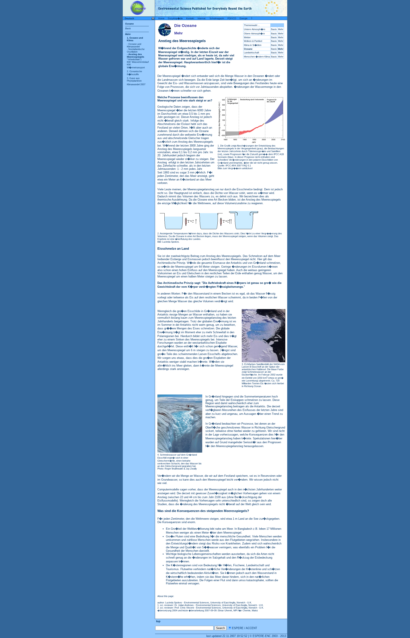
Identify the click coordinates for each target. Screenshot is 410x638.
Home (161, 18)
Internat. (202, 18)
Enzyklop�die (175, 18)
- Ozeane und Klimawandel (134, 45)
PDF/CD (231, 18)
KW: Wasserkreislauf (138, 62)
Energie (243, 18)
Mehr (128, 34)
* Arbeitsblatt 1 (134, 59)
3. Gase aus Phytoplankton (134, 79)
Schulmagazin (216, 18)
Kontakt (190, 18)
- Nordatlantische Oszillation (136, 50)
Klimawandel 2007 (136, 84)
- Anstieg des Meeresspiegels (135, 55)
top (157, 621)
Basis (128, 28)
